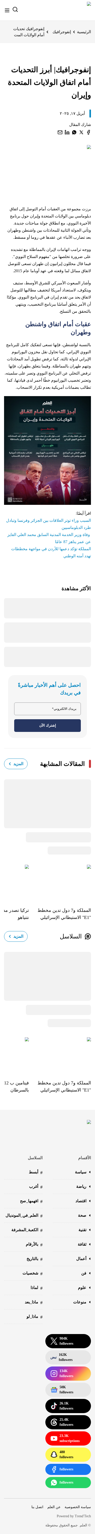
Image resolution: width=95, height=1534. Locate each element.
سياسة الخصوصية (78, 1507)
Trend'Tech (83, 1516)
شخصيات (33, 1273)
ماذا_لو (35, 1317)
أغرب (36, 1187)
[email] (60, 132)
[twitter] (81, 132)
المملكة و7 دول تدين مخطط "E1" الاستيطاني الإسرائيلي (64, 914)
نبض (61, 1357)
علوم (82, 1287)
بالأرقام (34, 1244)
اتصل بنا (37, 1507)
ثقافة (82, 1244)
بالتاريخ (35, 1259)
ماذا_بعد (34, 1302)
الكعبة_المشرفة (27, 1230)
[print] (88, 132)
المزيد (18, 764)
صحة (82, 1215)
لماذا (37, 1288)
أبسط (36, 1172)
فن (83, 1273)
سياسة (80, 1172)
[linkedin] (67, 132)
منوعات (79, 1302)
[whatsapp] (74, 132)
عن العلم (54, 1507)
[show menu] (7, 10)
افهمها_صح (31, 1201)
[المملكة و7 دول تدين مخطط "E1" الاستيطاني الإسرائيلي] (60, 882)
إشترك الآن (47, 725)
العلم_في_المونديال (24, 1215)
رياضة (81, 1186)
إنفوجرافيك (61, 32)
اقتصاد (80, 1201)
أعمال (81, 1258)
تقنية (82, 1230)
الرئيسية (84, 32)
